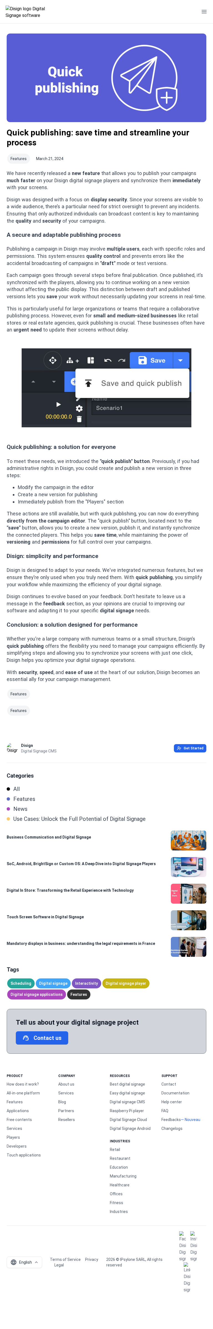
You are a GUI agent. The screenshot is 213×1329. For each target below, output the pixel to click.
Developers (17, 1146)
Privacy (91, 1259)
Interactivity (86, 983)
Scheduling (21, 983)
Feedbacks (171, 1119)
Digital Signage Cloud (128, 1119)
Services (14, 1128)
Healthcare (120, 1185)
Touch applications (24, 1155)
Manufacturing (123, 1176)
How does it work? (23, 1084)
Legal (59, 1265)
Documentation (175, 1093)
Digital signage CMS (127, 1102)
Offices (116, 1194)
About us (66, 1084)
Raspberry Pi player (127, 1111)
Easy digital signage (127, 1093)
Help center (171, 1102)
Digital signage (53, 983)
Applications (18, 1111)
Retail (115, 1149)
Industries (119, 1211)
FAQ (164, 1111)
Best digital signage (127, 1084)
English (21, 1262)
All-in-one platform (23, 1093)
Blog (62, 1102)
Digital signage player (126, 983)
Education (119, 1167)
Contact (168, 1084)
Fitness (116, 1203)
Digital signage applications (37, 994)
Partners (66, 1111)
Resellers (66, 1119)
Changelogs (171, 1128)
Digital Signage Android (130, 1128)
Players (13, 1137)
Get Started (193, 748)
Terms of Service (65, 1259)
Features (19, 158)
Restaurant (120, 1158)
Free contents (19, 1119)
